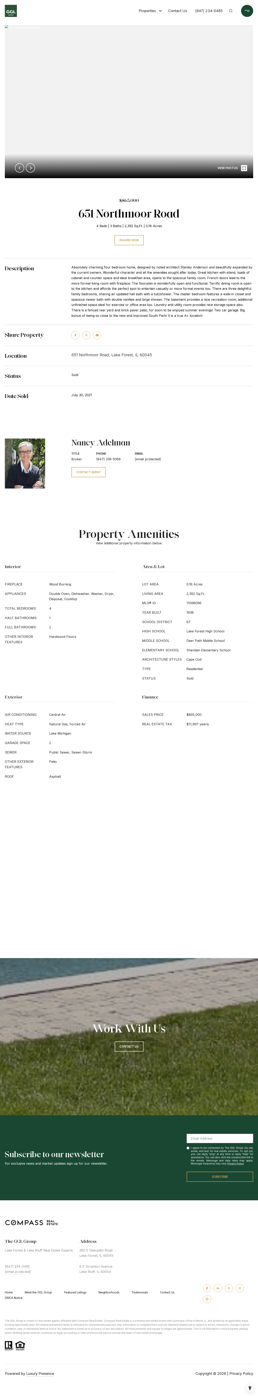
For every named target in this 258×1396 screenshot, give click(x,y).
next (30, 168)
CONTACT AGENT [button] (88, 472)
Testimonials (140, 1292)
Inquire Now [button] (129, 240)
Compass (109, 1320)
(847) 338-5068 (108, 459)
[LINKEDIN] (218, 1288)
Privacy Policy (235, 1163)
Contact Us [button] (129, 1046)
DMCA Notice (14, 1297)
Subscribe (220, 1176)
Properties (147, 11)
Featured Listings (75, 1292)
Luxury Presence (40, 1373)
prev (19, 168)
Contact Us (167, 1292)
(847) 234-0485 (209, 11)
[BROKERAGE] (207, 1299)
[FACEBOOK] (207, 1288)
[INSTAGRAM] (240, 1288)
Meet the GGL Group (38, 1292)
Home (9, 1292)
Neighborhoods (109, 1292)
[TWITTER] (229, 1288)
